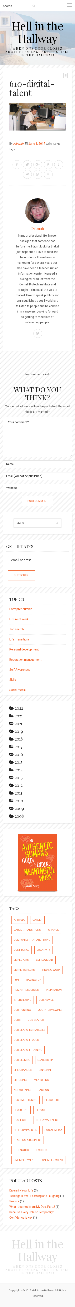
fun (16, 980)
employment (44, 960)
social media (53, 1130)
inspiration (54, 990)
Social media (17, 690)
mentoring (41, 1080)
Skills (12, 680)
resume (41, 1110)
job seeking (22, 1060)
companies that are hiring (32, 940)
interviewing (22, 1000)
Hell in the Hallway (37, 32)
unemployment (52, 1160)
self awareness (47, 1120)
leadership (45, 1060)
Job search (16, 629)
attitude (19, 920)
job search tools (26, 1040)
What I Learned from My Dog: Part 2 (32, 1207)
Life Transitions (19, 639)
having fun (33, 980)
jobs (17, 1020)
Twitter (41, 1150)
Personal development (24, 649)
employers (21, 960)
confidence (21, 950)
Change (53, 930)
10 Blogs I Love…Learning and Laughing (34, 1196)
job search (36, 1020)
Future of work (19, 619)
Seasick (14, 1201)
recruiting (21, 1110)
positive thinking (25, 1100)
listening (20, 1080)
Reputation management (25, 660)
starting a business (27, 1140)
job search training (28, 1050)
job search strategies (29, 1030)
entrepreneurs (24, 970)
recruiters (52, 1100)
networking (22, 1090)
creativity (43, 950)
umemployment (24, 1160)
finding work (51, 970)
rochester (21, 1120)
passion (43, 1090)
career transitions (27, 930)
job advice (46, 1000)
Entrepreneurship (20, 609)
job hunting (22, 1010)
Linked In (45, 1070)
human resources (26, 990)
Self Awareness (19, 670)
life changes (23, 1070)
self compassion (25, 1130)
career (37, 920)
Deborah (18, 144)
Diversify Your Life (21, 1190)
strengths (21, 1150)
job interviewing (50, 1010)
